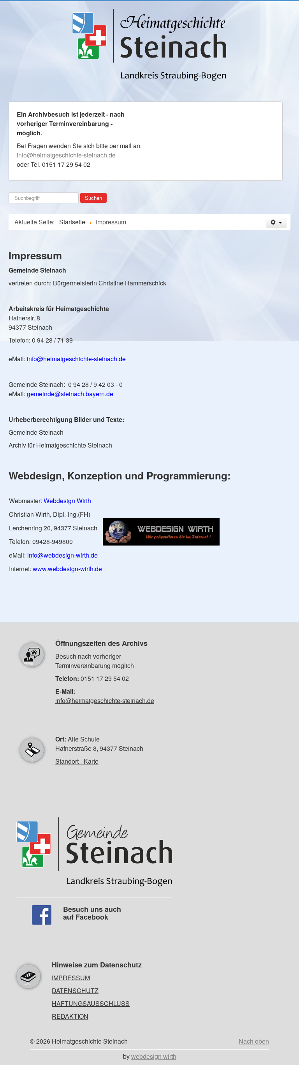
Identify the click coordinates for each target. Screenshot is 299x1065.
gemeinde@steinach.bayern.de (70, 393)
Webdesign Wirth (67, 500)
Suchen (93, 197)
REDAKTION (70, 1016)
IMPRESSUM (71, 977)
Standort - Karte (76, 761)
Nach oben (254, 1041)
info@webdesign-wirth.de (62, 555)
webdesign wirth (153, 1056)
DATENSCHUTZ (75, 990)
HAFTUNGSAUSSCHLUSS (91, 1003)
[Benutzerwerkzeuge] (276, 222)
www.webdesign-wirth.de (67, 568)
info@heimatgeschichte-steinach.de (66, 154)
